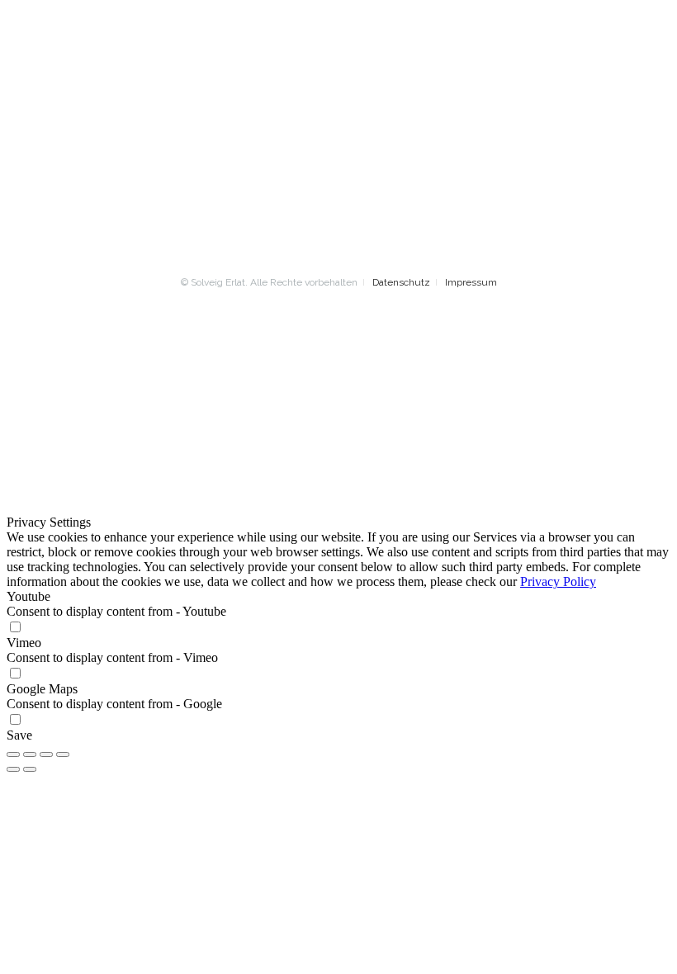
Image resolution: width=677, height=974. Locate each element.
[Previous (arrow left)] (13, 769)
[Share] (29, 754)
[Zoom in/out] (62, 754)
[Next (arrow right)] (29, 769)
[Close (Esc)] (13, 754)
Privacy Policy (558, 581)
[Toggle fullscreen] (46, 754)
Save (19, 735)
